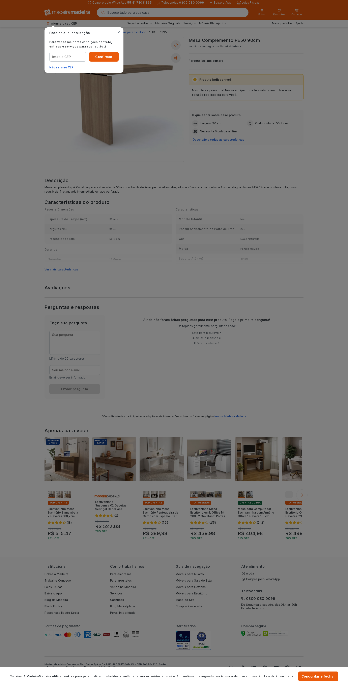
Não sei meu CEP (61, 67)
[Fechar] (118, 32)
